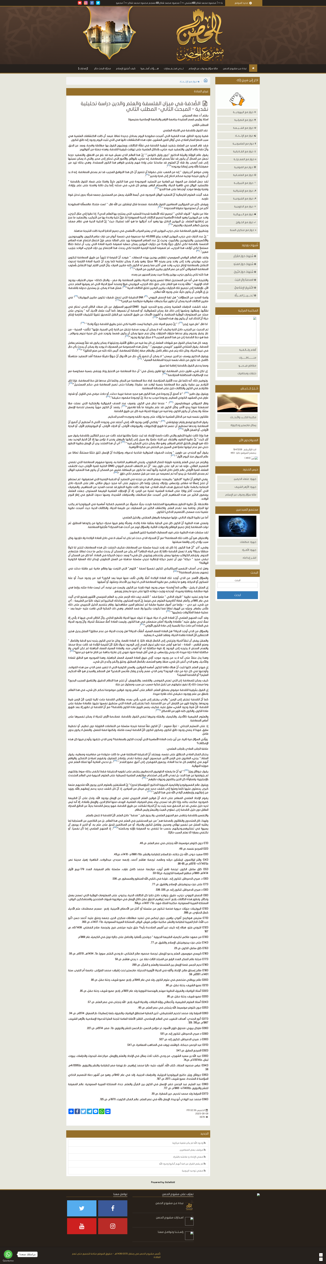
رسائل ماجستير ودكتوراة (243, 425)
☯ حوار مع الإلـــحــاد (245, 135)
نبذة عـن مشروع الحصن (235, 68)
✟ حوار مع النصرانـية (245, 120)
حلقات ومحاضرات (247, 373)
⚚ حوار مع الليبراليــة (245, 183)
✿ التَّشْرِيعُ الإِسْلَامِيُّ (245, 287)
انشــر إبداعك (249, 557)
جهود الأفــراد (249, 550)
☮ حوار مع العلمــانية (244, 175)
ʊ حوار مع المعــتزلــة (245, 159)
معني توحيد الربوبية (193, 1170)
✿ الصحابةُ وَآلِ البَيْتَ (245, 280)
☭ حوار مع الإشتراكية (244, 190)
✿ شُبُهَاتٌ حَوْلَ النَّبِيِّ (245, 272)
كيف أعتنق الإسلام (125, 68)
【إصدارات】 (83, 68)
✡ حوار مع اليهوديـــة (244, 112)
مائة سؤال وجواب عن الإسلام (203, 68)
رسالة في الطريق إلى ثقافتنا (124, 3)
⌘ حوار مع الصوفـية (245, 167)
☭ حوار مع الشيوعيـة (244, 198)
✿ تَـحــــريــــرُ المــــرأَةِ (245, 295)
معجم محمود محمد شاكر (181, 3)
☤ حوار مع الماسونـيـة (244, 143)
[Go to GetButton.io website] (8, 1261)
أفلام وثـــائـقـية (247, 349)
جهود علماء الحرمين (245, 479)
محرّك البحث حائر (102, 68)
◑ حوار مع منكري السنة (243, 230)
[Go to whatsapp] (8, 1254)
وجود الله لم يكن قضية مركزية (188, 1143)
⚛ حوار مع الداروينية (245, 206)
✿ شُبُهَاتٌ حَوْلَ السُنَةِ (245, 264)
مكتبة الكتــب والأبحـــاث (243, 417)
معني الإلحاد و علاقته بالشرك (188, 1157)
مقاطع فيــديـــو (247, 365)
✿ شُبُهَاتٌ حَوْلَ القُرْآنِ (244, 256)
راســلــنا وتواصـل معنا (170, 1231)
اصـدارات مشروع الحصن (169, 1217)
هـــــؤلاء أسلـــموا (150, 68)
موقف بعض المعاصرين (192, 1150)
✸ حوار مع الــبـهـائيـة (244, 214)
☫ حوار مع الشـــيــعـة (244, 128)
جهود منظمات (248, 542)
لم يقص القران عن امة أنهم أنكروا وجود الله (181, 1164)
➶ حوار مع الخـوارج (246, 222)
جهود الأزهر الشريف (245, 487)
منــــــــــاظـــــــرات (247, 357)
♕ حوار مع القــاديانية (244, 151)
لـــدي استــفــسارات (174, 68)
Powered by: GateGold (163, 1182)
